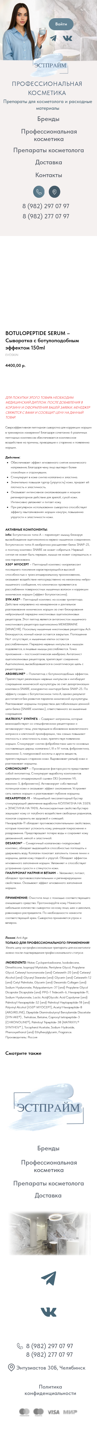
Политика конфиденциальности (50, 1389)
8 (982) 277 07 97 (46, 216)
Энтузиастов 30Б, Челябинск (50, 1367)
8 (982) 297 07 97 (45, 206)
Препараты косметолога (48, 150)
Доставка (48, 162)
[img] (44, 1106)
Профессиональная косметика (49, 135)
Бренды (48, 119)
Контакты (48, 175)
